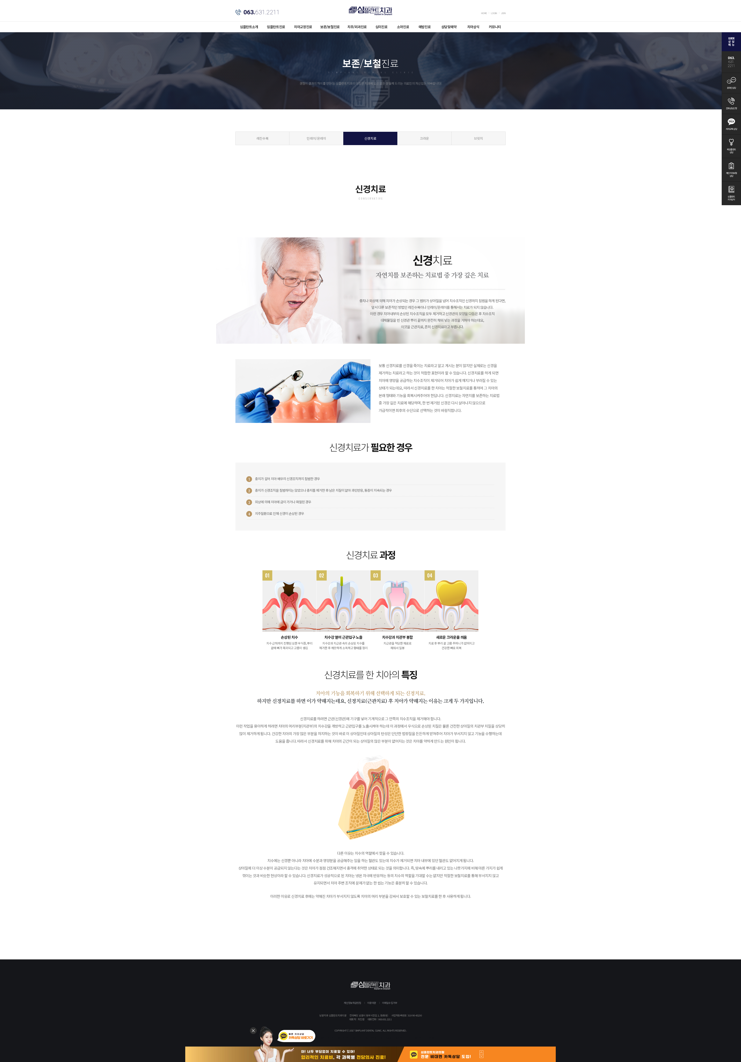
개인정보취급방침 (352, 1003)
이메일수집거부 (389, 1003)
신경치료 (370, 138)
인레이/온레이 (316, 138)
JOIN (503, 13)
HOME (484, 13)
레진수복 (262, 138)
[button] (481, 1052)
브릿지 (478, 138)
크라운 (424, 138)
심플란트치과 (370, 11)
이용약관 (371, 1003)
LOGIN (494, 13)
